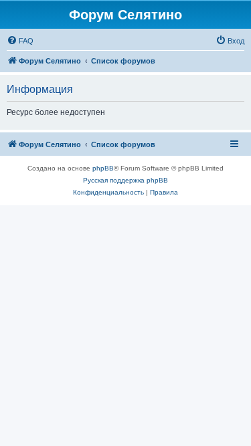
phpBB (103, 168)
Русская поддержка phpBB (125, 180)
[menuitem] (20, 41)
